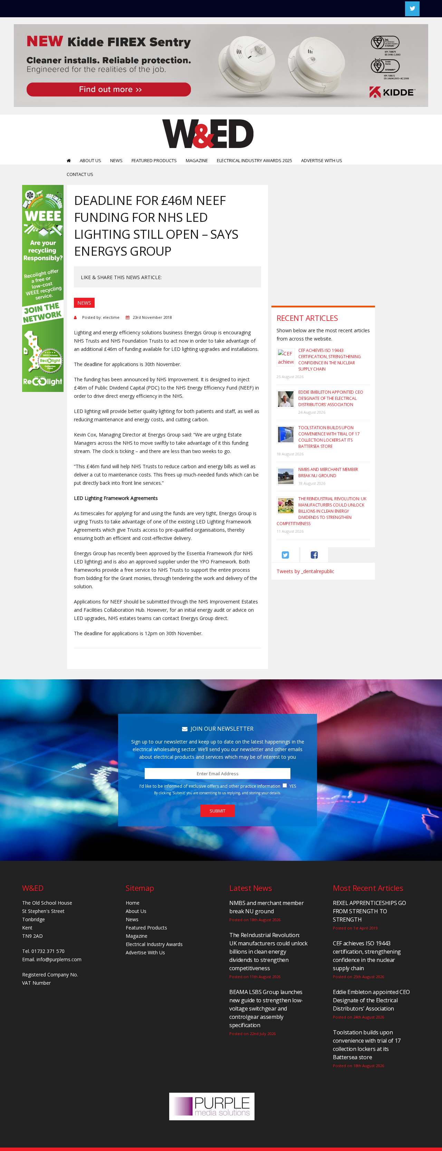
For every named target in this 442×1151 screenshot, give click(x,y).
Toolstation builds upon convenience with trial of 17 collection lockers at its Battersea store (328, 437)
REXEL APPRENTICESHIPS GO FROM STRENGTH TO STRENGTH (369, 911)
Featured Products (154, 160)
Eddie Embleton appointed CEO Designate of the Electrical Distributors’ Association (330, 398)
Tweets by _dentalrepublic (305, 571)
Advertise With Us (321, 160)
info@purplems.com (59, 959)
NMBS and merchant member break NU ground (328, 472)
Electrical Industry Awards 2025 (254, 160)
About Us (90, 160)
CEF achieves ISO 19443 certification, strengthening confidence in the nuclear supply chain (329, 359)
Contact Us (80, 174)
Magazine (197, 160)
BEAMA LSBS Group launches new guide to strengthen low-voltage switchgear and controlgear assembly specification (266, 1008)
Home (133, 902)
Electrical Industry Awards (154, 944)
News (116, 160)
